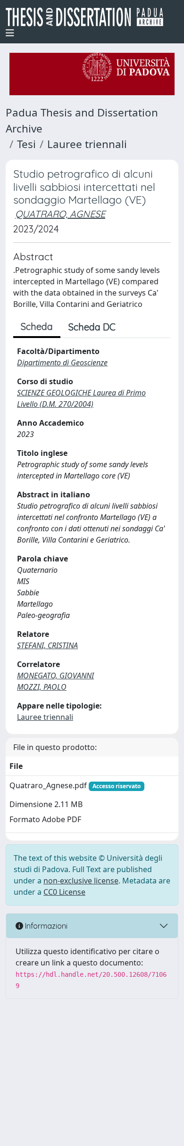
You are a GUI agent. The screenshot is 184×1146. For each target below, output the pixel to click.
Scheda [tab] (37, 326)
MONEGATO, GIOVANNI (55, 675)
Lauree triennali (87, 144)
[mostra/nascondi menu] (10, 33)
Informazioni (45, 926)
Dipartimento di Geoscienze (62, 362)
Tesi (26, 144)
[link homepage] (88, 17)
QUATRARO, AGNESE (60, 214)
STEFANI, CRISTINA (47, 645)
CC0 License (64, 892)
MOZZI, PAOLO (42, 687)
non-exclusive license (80, 880)
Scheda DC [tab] (92, 327)
